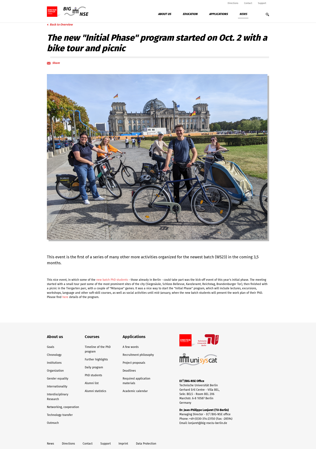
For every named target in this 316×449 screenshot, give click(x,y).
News (243, 14)
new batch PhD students (112, 280)
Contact (248, 3)
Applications (218, 14)
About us (164, 14)
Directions (233, 3)
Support (262, 3)
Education (190, 14)
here (65, 297)
